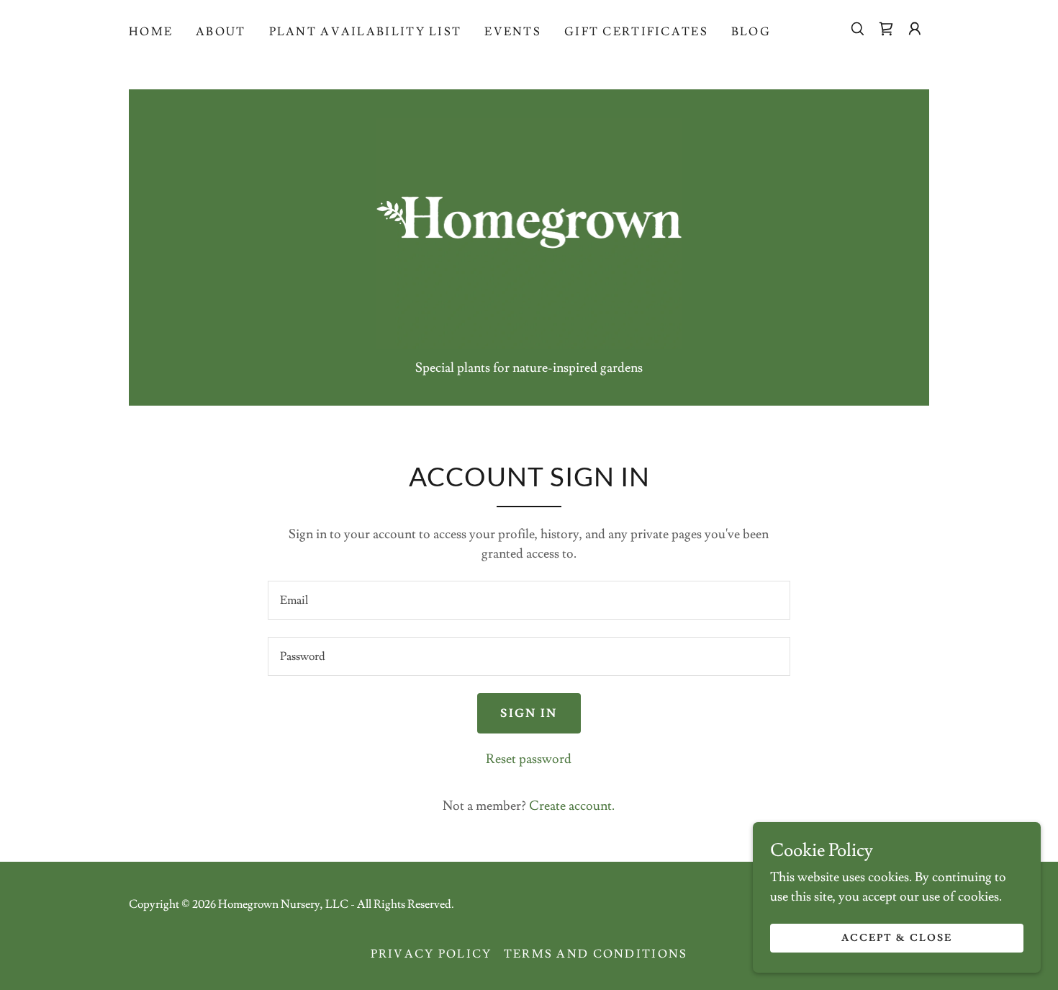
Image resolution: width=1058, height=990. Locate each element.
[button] (914, 28)
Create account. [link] (572, 806)
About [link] (220, 31)
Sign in (528, 713)
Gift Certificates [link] (636, 31)
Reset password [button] (528, 759)
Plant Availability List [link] (365, 31)
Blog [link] (751, 31)
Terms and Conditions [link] (596, 954)
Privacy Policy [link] (431, 954)
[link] (886, 28)
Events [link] (512, 31)
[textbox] (529, 600)
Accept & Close (896, 938)
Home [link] (151, 31)
